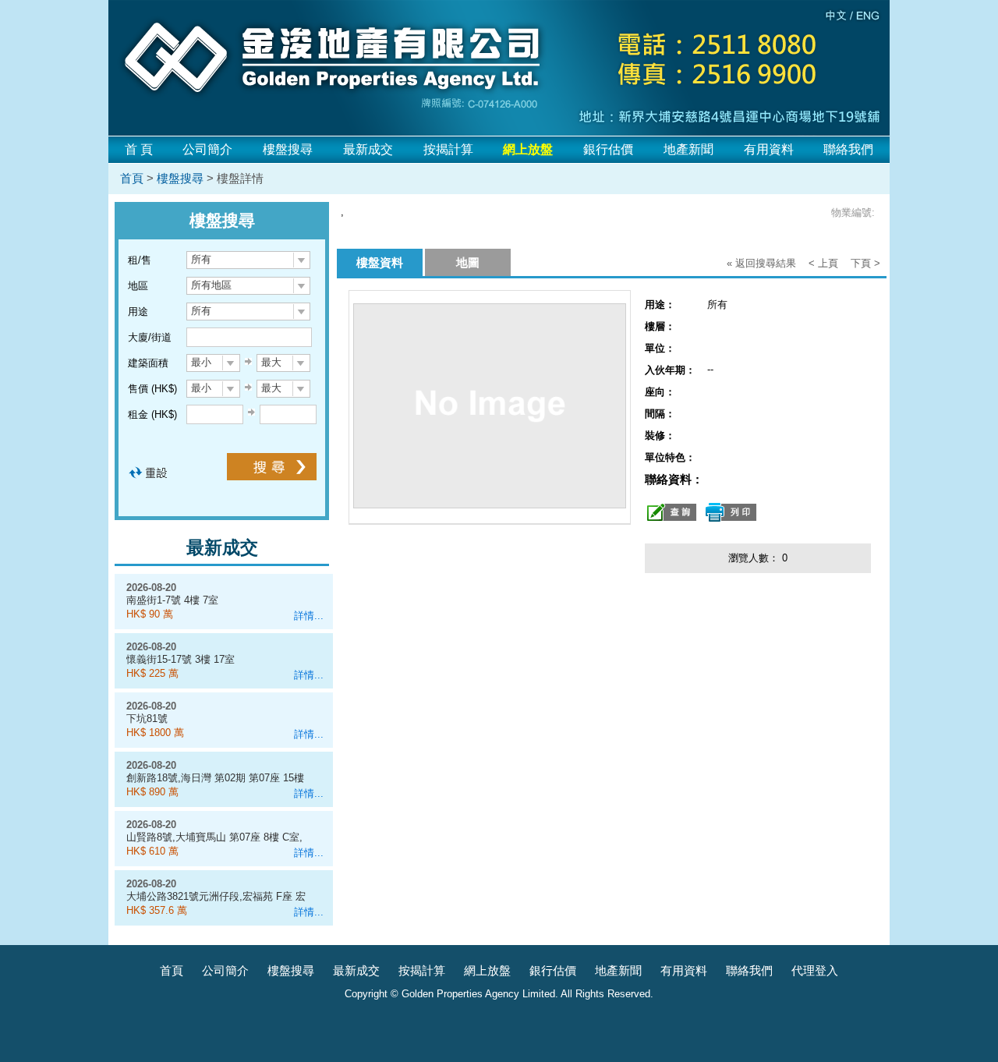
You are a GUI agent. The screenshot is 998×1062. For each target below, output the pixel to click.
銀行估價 (608, 149)
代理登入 (814, 970)
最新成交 (368, 149)
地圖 (468, 262)
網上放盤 (487, 970)
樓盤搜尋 (288, 149)
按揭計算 (448, 149)
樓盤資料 (379, 262)
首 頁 (139, 149)
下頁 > (865, 263)
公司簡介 (207, 149)
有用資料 (769, 149)
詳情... (309, 615)
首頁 (131, 178)
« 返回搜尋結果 (761, 263)
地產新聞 (688, 149)
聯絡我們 (848, 149)
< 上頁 (823, 263)
